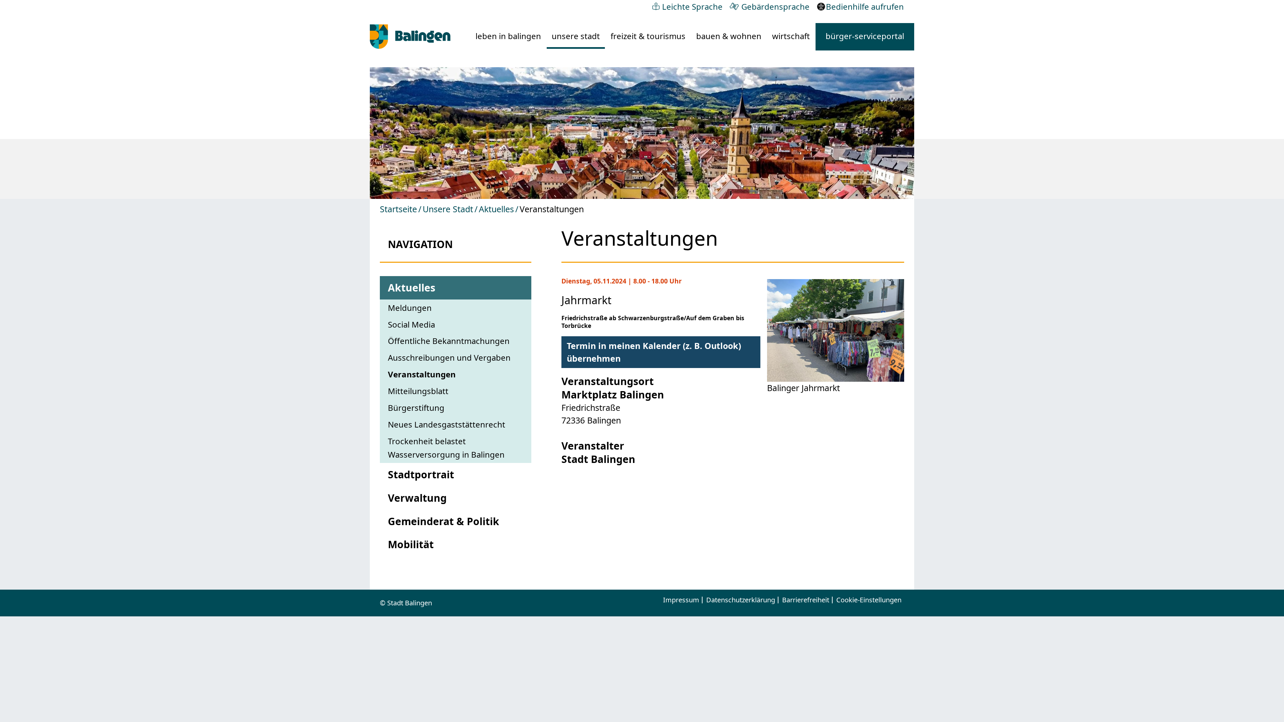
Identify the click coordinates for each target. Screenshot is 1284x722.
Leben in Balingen (508, 35)
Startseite (398, 209)
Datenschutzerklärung (740, 600)
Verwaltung (417, 498)
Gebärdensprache (775, 6)
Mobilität (411, 544)
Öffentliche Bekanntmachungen (449, 340)
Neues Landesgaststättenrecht (446, 424)
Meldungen (410, 307)
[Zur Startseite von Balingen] (410, 36)
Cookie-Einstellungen (868, 600)
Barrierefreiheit (805, 600)
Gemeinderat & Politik (443, 521)
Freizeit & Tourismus (648, 35)
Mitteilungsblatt (418, 390)
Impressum (681, 600)
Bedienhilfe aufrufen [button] (865, 6)
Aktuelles (496, 209)
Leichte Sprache (692, 6)
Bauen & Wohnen (728, 35)
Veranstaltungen (422, 374)
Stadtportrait (421, 474)
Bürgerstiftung (416, 407)
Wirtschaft (791, 35)
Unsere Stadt (576, 35)
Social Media (411, 324)
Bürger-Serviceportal (865, 35)
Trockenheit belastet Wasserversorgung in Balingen (446, 448)
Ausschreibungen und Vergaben (449, 357)
